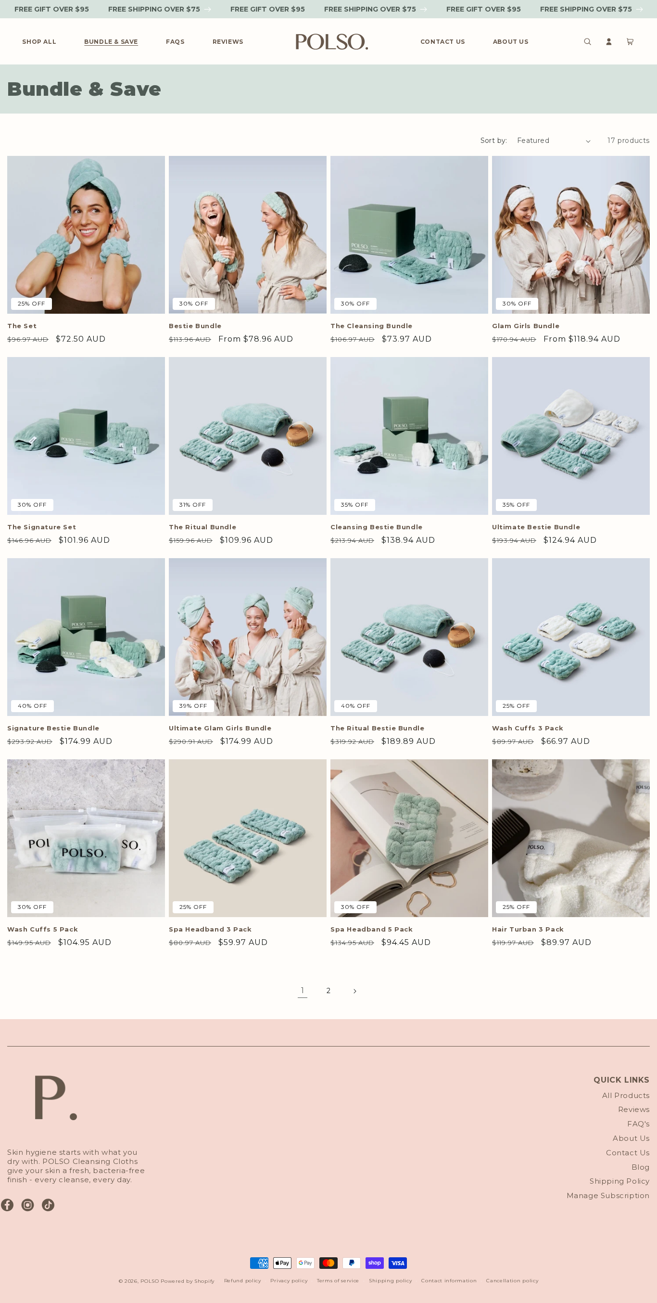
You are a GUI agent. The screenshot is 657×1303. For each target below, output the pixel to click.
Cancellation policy (512, 1280)
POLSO (149, 1281)
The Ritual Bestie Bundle (377, 728)
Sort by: (493, 140)
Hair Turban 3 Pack (528, 929)
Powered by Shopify (188, 1281)
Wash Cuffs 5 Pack (42, 929)
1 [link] (302, 990)
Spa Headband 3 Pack (210, 929)
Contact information (449, 1280)
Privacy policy (288, 1280)
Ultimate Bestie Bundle (536, 527)
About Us (631, 1138)
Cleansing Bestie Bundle (376, 527)
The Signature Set (41, 527)
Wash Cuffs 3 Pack (527, 728)
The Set (22, 326)
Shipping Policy (620, 1181)
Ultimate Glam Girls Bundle (220, 728)
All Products (626, 1095)
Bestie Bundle (195, 326)
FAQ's (638, 1123)
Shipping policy (390, 1280)
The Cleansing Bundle (371, 326)
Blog (641, 1167)
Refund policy (242, 1280)
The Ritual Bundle (202, 527)
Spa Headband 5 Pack (371, 929)
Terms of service (338, 1280)
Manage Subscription (608, 1195)
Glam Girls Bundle (525, 326)
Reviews (634, 1109)
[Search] (587, 41)
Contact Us (628, 1152)
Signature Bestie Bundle (53, 728)
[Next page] (354, 991)
